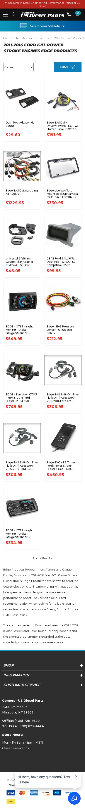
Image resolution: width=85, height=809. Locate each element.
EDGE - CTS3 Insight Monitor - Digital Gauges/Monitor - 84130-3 (19, 330)
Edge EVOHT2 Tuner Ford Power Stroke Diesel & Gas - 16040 (61, 466)
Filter (64, 67)
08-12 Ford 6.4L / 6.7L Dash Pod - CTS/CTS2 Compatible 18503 (61, 262)
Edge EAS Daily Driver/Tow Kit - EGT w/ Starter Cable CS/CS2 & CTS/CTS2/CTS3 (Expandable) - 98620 (62, 126)
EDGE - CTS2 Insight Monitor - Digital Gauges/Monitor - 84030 (19, 534)
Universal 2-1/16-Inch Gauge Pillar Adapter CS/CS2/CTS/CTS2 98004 (19, 262)
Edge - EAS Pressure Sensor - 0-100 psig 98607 (60, 330)
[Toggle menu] (5, 14)
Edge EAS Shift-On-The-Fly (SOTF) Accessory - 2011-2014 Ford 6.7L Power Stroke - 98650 (63, 398)
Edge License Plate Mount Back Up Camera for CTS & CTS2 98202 (62, 194)
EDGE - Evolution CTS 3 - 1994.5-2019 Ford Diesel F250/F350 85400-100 (21, 398)
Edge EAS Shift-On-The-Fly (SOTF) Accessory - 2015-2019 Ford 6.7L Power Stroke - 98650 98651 (22, 466)
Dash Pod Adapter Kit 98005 (20, 124)
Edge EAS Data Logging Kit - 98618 (22, 192)
